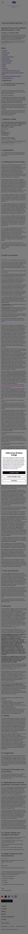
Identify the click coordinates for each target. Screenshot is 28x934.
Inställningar (14, 480)
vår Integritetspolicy (14, 468)
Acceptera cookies (14, 472)
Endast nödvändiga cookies (14, 476)
